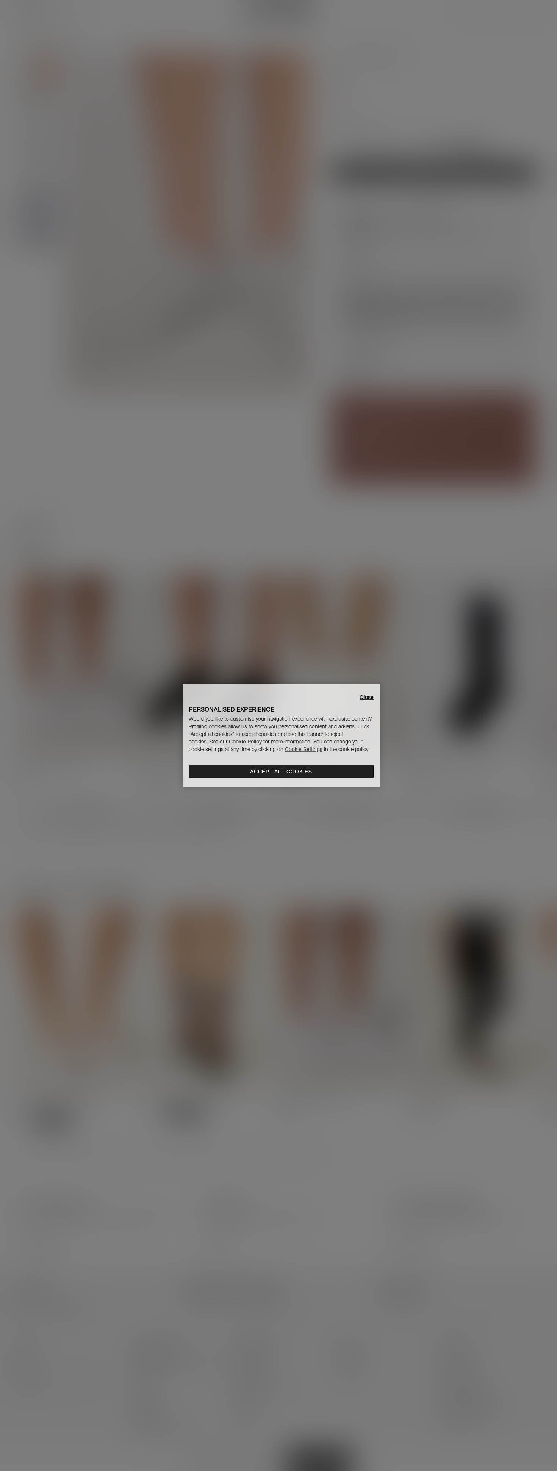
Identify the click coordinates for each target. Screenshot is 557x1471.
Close (367, 697)
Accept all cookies (281, 771)
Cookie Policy (245, 741)
